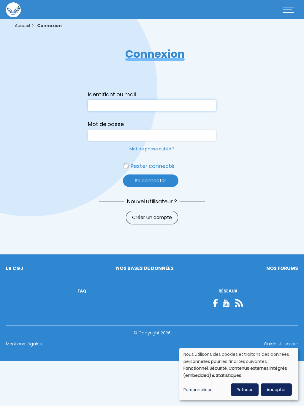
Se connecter (150, 180)
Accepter (276, 390)
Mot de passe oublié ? (152, 149)
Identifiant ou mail (112, 94)
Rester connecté (152, 166)
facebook (217, 303)
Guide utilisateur (281, 344)
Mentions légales (24, 344)
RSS (239, 303)
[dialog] (238, 374)
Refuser (245, 390)
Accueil (22, 26)
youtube (226, 303)
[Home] (13, 9)
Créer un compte (152, 217)
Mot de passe (106, 124)
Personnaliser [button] (197, 390)
